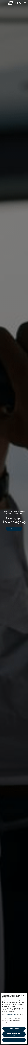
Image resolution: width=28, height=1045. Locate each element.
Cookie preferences (14, 1040)
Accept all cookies (14, 1028)
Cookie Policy (11, 1014)
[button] (25, 3)
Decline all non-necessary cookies (14, 1034)
